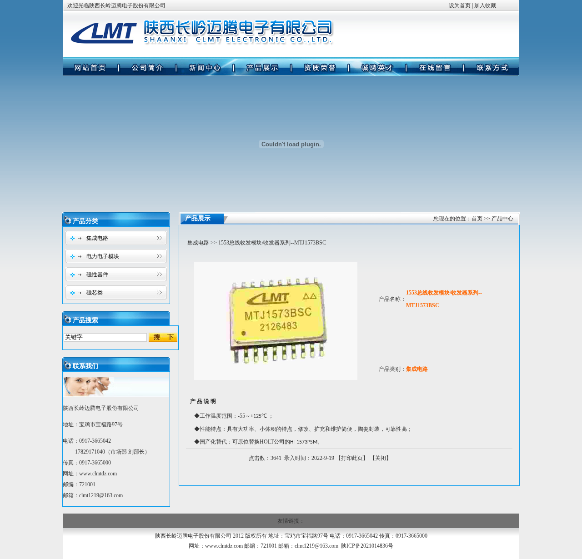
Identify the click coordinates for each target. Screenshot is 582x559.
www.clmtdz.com (98, 473)
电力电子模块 (102, 256)
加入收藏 (485, 5)
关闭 (380, 458)
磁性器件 (97, 274)
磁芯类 (94, 292)
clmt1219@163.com (316, 546)
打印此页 (352, 458)
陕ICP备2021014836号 (367, 546)
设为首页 (460, 5)
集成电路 (97, 238)
